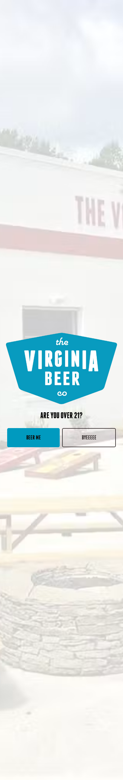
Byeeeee (89, 437)
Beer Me (33, 437)
